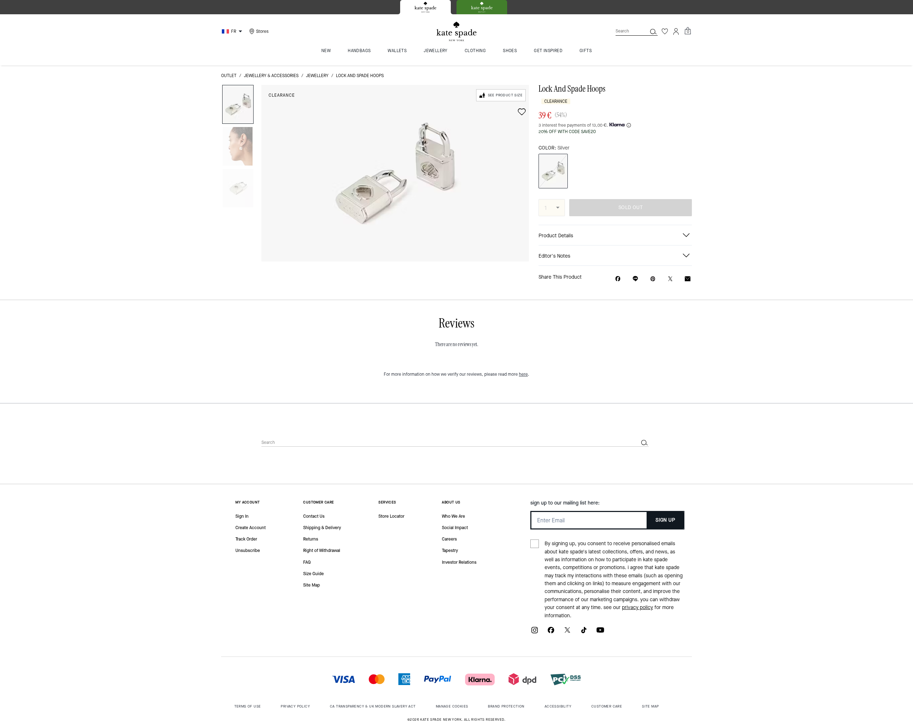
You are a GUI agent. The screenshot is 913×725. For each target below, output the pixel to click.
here (523, 374)
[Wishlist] (664, 31)
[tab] (425, 7)
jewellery (317, 75)
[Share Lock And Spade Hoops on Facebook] (617, 278)
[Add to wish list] (522, 112)
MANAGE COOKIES (452, 706)
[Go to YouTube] (600, 632)
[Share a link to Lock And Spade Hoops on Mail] (687, 278)
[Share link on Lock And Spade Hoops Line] (635, 278)
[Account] (676, 31)
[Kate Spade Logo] (456, 31)
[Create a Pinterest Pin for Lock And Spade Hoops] (652, 278)
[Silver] (553, 171)
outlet (228, 75)
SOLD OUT (630, 207)
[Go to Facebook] (551, 632)
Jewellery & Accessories (271, 75)
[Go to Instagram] (534, 632)
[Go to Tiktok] (584, 632)
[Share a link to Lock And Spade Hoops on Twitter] (670, 278)
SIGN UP (665, 520)
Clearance (282, 95)
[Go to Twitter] (567, 632)
